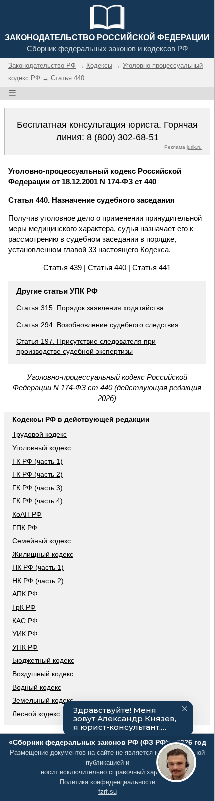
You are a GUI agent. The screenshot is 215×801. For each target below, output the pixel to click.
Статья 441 (151, 267)
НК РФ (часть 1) (38, 567)
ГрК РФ (24, 607)
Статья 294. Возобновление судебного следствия (97, 325)
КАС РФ (25, 621)
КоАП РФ (27, 514)
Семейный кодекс (41, 541)
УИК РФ (25, 634)
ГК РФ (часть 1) (37, 461)
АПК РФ (25, 594)
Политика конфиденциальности (108, 782)
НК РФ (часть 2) (38, 581)
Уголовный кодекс (41, 448)
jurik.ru (194, 147)
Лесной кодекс (36, 714)
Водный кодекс (37, 687)
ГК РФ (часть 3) (37, 488)
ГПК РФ (25, 528)
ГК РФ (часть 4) (37, 501)
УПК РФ (25, 647)
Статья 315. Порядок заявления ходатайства (90, 308)
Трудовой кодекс (39, 434)
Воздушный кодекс (43, 674)
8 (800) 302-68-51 (123, 137)
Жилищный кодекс (43, 554)
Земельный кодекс (43, 700)
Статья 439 (63, 267)
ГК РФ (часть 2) (37, 474)
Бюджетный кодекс (43, 660)
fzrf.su (107, 791)
